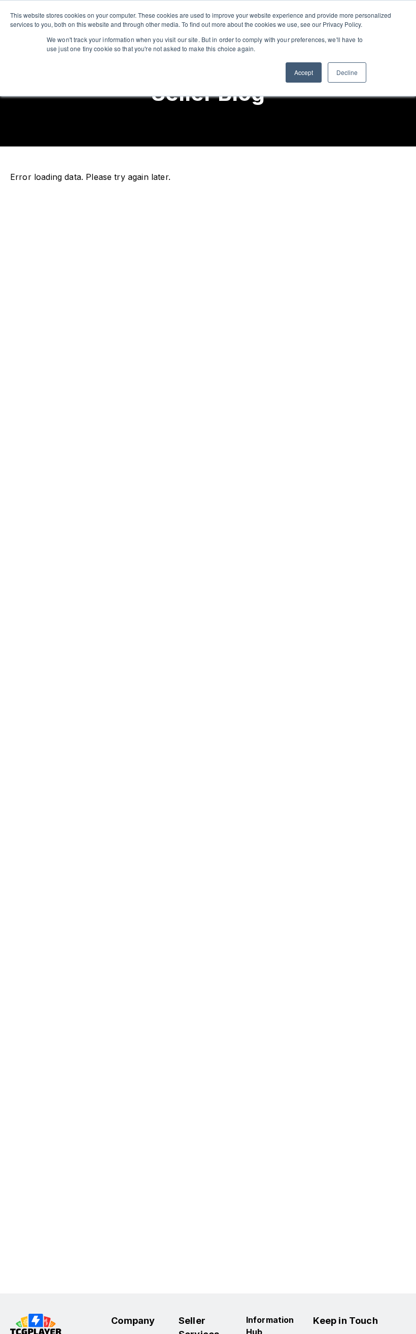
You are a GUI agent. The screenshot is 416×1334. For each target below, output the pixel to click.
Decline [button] (347, 72)
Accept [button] (303, 72)
